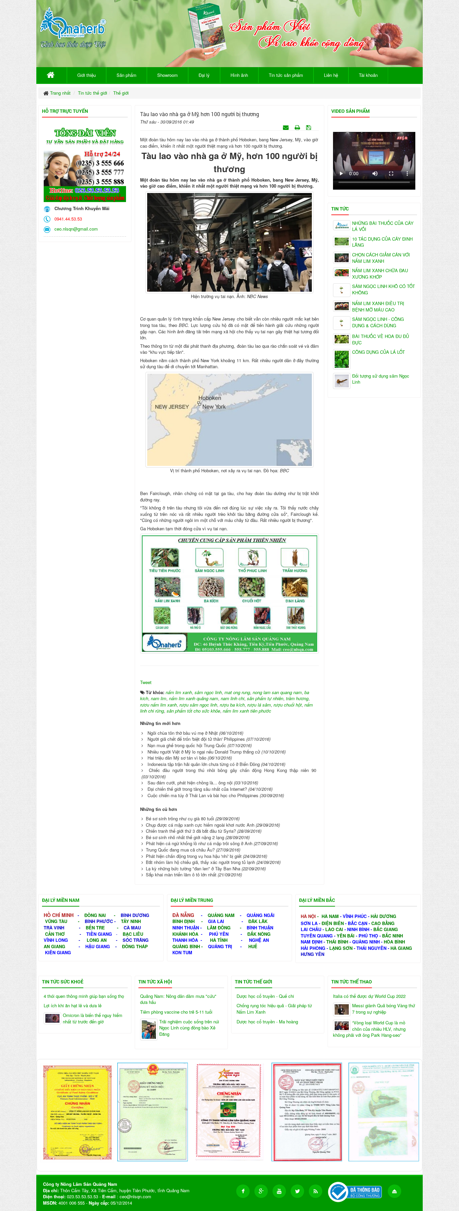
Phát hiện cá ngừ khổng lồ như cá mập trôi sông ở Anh (199, 843)
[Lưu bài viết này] (309, 127)
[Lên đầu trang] (394, 1191)
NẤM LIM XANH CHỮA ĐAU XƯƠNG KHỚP (380, 274)
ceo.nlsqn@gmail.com (75, 229)
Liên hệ (331, 75)
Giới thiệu (86, 75)
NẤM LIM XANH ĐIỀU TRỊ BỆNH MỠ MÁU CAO (378, 306)
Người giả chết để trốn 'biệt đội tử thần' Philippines (196, 739)
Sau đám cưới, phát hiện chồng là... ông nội (190, 782)
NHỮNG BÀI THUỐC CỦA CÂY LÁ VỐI (383, 226)
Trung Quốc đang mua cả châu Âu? (180, 849)
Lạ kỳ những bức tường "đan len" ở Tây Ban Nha (193, 868)
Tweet (146, 682)
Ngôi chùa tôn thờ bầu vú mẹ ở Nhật (183, 733)
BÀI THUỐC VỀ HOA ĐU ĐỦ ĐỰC (380, 339)
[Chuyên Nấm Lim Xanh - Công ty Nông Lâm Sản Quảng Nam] (73, 26)
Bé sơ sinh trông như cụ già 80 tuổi (180, 818)
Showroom (167, 75)
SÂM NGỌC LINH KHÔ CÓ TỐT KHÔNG (383, 289)
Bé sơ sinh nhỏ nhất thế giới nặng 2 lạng (185, 837)
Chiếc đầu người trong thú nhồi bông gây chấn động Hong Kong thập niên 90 (232, 770)
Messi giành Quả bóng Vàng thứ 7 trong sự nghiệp (383, 1009)
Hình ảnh (239, 75)
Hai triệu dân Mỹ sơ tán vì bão (177, 758)
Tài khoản (368, 75)
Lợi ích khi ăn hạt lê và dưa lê (72, 1006)
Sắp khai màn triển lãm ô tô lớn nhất (181, 874)
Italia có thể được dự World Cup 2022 (369, 996)
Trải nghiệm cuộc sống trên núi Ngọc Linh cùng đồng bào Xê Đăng (189, 1028)
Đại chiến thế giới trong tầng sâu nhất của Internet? (197, 789)
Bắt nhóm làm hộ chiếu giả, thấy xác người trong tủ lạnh (200, 862)
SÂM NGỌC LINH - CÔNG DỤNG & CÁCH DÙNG (378, 322)
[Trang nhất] (52, 75)
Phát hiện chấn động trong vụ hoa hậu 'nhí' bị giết (194, 856)
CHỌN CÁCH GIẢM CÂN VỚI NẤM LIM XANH (381, 258)
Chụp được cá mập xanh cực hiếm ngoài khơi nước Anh (200, 825)
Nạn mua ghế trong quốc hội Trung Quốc (187, 745)
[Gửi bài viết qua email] (286, 127)
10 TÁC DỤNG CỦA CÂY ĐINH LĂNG (382, 242)
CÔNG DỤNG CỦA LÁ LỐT (378, 352)
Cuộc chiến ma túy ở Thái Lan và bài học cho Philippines (203, 795)
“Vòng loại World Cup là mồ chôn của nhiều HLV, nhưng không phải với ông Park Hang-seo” (369, 1029)
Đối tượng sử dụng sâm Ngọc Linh (380, 379)
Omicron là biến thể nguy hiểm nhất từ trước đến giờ (92, 1018)
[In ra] (298, 127)
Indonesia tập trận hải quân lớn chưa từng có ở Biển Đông (204, 764)
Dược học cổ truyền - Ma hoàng (267, 1022)
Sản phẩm (126, 75)
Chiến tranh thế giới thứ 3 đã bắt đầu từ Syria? (191, 831)
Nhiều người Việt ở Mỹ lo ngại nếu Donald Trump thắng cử (204, 751)
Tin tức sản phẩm (286, 75)
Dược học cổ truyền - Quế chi (265, 996)
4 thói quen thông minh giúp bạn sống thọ (84, 996)
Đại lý (204, 75)
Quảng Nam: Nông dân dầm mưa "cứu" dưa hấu (178, 999)
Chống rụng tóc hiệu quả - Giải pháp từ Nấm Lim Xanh (274, 1009)
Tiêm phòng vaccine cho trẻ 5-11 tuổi (176, 1012)
